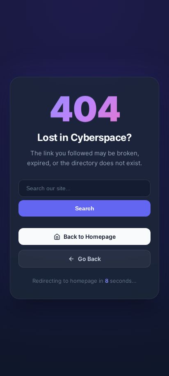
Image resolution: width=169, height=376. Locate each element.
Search (84, 208)
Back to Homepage (90, 236)
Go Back (89, 258)
